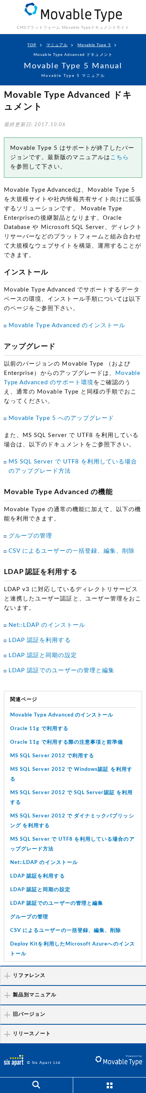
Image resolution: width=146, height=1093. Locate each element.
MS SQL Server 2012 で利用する (52, 755)
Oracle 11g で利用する (39, 728)
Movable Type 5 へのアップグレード (61, 418)
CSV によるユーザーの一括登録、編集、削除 (72, 551)
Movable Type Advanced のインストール (67, 325)
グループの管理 (30, 536)
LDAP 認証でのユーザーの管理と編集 (61, 670)
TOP (31, 45)
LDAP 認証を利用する (40, 640)
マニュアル (57, 45)
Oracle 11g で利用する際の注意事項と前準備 (66, 742)
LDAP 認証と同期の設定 (43, 655)
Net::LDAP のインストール (47, 625)
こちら (119, 157)
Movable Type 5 (94, 45)
